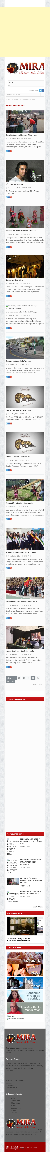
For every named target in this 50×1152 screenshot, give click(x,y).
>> (8, 681)
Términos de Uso (12, 1088)
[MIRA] (27, 69)
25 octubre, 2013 (13, 364)
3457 (23, 886)
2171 (22, 460)
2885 (25, 605)
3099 (25, 654)
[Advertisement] (25, 32)
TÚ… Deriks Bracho (14, 184)
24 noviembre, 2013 (14, 138)
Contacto (9, 1083)
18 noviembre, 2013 (14, 188)
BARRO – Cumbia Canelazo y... (19, 410)
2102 (22, 507)
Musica (13, 1110)
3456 (23, 846)
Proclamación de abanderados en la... (22, 602)
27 (19, 678)
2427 (22, 364)
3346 (25, 556)
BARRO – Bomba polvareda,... (19, 457)
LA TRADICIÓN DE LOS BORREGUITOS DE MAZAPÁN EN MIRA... (31, 881)
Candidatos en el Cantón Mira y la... (21, 135)
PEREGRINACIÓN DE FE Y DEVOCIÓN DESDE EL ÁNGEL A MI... (31, 841)
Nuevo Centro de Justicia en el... (20, 651)
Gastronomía (15, 1108)
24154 (25, 138)
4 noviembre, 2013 (13, 234)
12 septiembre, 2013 (14, 654)
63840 (25, 188)
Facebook (43, 90)
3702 (23, 897)
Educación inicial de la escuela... (20, 503)
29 (28, 678)
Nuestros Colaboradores (15, 1080)
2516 (24, 234)
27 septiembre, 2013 (14, 556)
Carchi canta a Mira (14, 280)
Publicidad (9, 1085)
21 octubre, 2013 (13, 460)
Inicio (8, 100)
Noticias (15, 100)
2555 (24, 315)
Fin (13, 681)
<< (15, 678)
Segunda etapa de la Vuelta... (18, 361)
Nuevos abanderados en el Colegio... (22, 552)
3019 (24, 283)
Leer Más (9, 1071)
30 (33, 678)
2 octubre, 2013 (12, 507)
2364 (22, 414)
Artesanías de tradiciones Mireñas (21, 231)
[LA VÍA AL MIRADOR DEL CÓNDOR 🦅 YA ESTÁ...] (40, 932)
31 (38, 678)
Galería (13, 1105)
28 (24, 678)
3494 (23, 906)
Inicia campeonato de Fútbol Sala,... (21, 312)
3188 (23, 867)
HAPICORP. (22, 1149)
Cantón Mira (15, 1101)
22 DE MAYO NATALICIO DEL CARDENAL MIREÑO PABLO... (19, 940)
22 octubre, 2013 (13, 414)
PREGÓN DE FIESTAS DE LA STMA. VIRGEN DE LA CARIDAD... (30, 862)
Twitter (40, 90)
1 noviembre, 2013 (13, 315)
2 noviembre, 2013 (13, 283)
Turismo (14, 1113)
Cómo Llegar (15, 1103)
